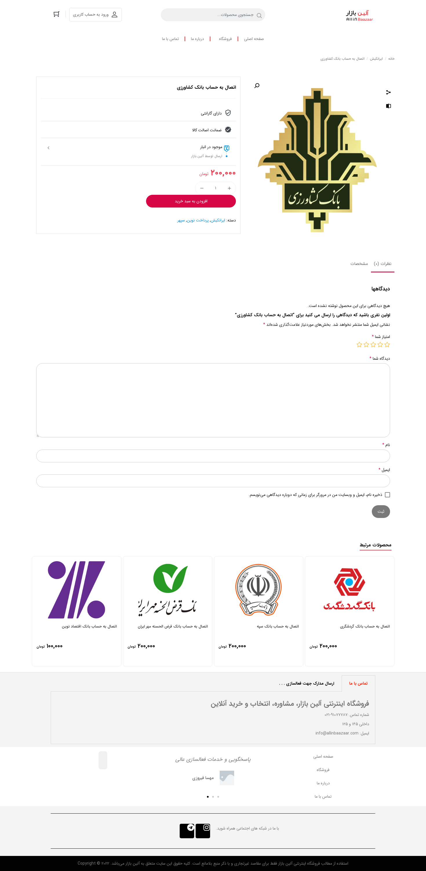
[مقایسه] (389, 106)
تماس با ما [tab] (358, 683)
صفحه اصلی (254, 39)
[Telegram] (187, 831)
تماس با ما (170, 39)
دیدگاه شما (379, 358)
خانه (391, 58)
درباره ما (197, 39)
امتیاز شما (381, 337)
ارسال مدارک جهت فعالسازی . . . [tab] (306, 683)
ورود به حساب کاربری (91, 14)
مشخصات (359, 263)
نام (386, 445)
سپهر (181, 220)
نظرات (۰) (383, 263)
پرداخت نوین (198, 220)
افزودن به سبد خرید (191, 201)
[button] (218, 797)
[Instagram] (203, 831)
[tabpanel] (213, 718)
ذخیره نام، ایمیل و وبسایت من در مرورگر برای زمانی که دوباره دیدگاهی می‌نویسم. (315, 495)
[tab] (382, 264)
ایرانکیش (376, 58)
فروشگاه (225, 39)
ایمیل (384, 470)
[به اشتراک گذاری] (389, 93)
